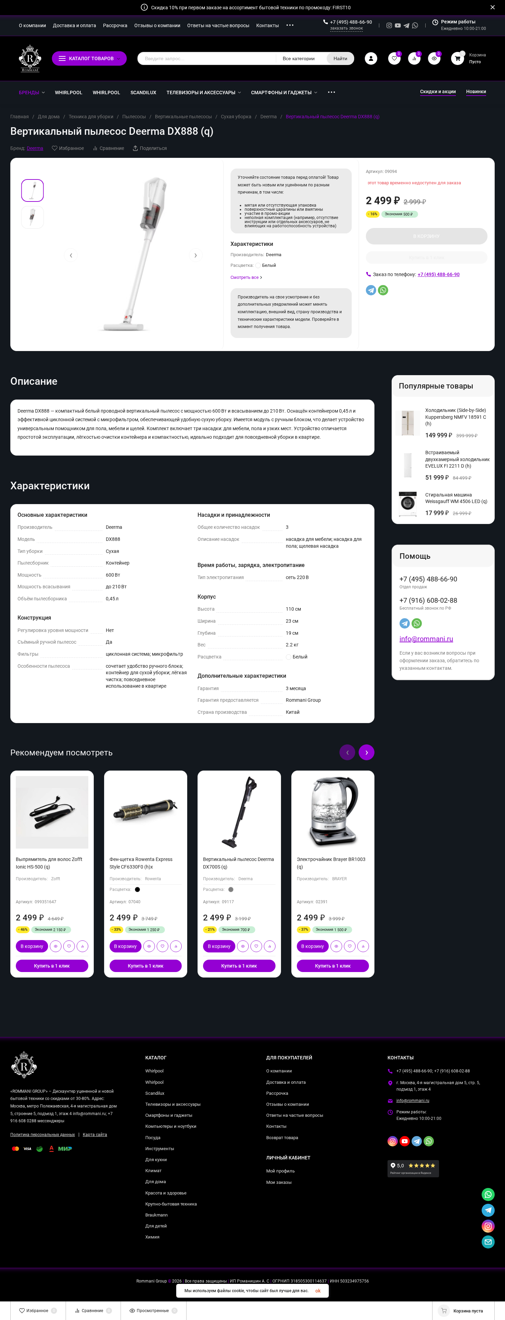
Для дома (49, 116)
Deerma (268, 116)
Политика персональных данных (42, 1134)
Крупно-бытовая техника (171, 1204)
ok (318, 1291)
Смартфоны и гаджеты (168, 1115)
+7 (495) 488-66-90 (351, 22)
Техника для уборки (91, 116)
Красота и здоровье (166, 1193)
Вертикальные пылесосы (183, 116)
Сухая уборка (236, 116)
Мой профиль (280, 1171)
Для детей (156, 1226)
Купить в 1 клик (427, 257)
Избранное (71, 148)
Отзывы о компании (287, 1104)
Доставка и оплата (286, 1082)
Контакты (276, 1126)
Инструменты (159, 1148)
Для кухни (156, 1159)
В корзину (32, 946)
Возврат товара (282, 1137)
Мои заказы (279, 1182)
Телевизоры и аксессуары (173, 1104)
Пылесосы (134, 116)
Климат (153, 1170)
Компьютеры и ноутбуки (171, 1126)
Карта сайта (95, 1134)
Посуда (152, 1137)
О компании (279, 1070)
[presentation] (71, 255)
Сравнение (112, 148)
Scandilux (154, 1093)
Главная (19, 116)
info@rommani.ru (426, 639)
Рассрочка (277, 1093)
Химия (152, 1237)
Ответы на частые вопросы (294, 1115)
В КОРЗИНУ (426, 236)
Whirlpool (154, 1070)
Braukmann (156, 1215)
